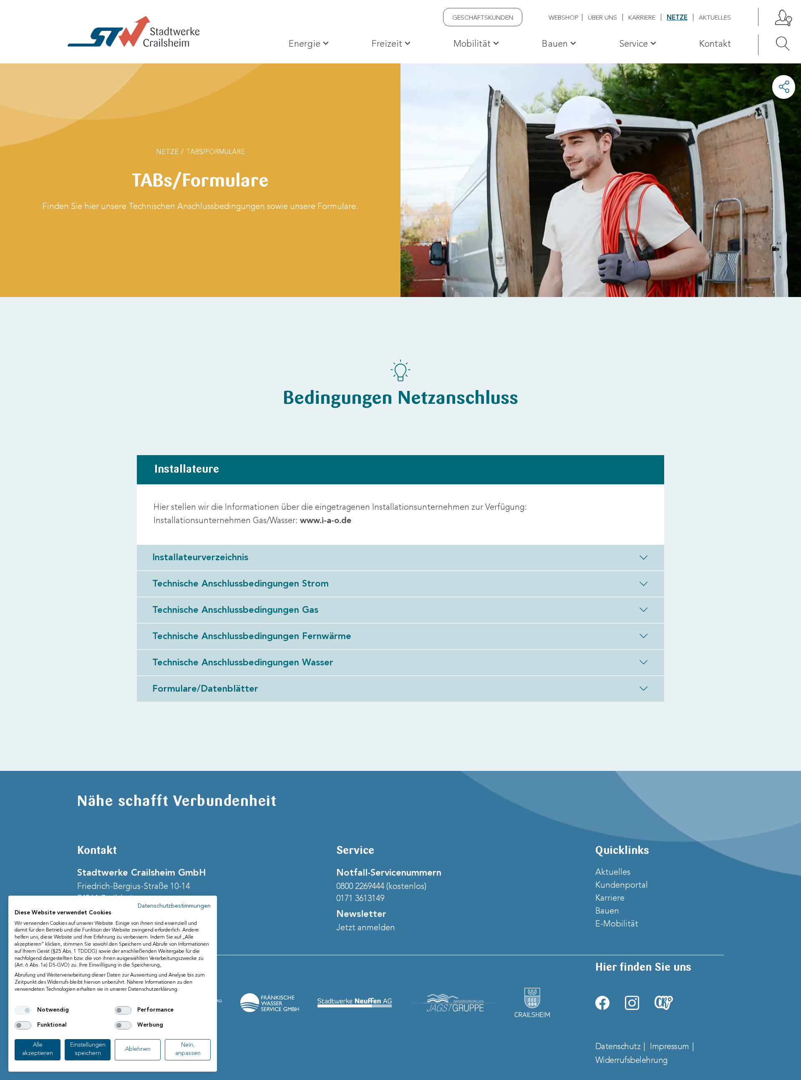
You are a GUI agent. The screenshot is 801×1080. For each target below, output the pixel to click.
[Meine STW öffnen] (782, 17)
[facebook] (602, 1003)
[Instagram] (632, 1003)
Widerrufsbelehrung (631, 1061)
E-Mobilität (616, 924)
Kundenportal (621, 885)
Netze (677, 18)
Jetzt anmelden (365, 928)
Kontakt (715, 44)
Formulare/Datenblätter (205, 689)
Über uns (602, 18)
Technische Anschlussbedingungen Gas (235, 610)
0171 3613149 (360, 899)
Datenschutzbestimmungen (174, 906)
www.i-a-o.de (325, 521)
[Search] (774, 43)
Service (633, 44)
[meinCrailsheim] (664, 1003)
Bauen (555, 44)
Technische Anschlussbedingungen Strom (240, 584)
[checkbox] (23, 1010)
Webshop (564, 18)
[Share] (784, 87)
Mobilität (472, 44)
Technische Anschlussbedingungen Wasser (242, 662)
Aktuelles (715, 18)
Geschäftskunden (482, 18)
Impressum (669, 1047)
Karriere (641, 18)
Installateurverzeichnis (200, 557)
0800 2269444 (360, 887)
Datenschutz (618, 1047)
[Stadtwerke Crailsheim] (133, 31)
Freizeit (387, 44)
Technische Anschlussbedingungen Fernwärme (251, 636)
